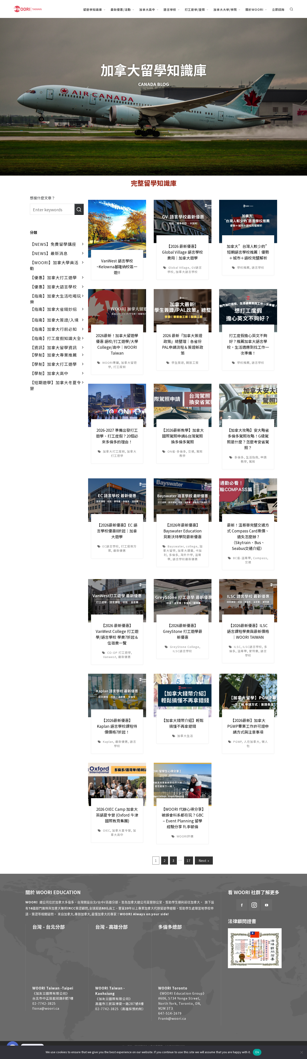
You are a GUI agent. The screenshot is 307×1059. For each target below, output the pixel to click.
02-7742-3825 (44, 1003)
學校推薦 (243, 267)
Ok (257, 1052)
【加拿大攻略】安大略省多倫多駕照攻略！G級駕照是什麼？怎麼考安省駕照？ (248, 438)
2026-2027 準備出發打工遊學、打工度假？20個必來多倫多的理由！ (117, 436)
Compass (260, 558)
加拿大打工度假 (114, 451)
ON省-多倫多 (176, 451)
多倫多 (239, 457)
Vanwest (109, 657)
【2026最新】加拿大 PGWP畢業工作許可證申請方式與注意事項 (248, 726)
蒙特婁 (253, 651)
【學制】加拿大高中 (49, 373)
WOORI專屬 (110, 362)
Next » (204, 860)
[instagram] (254, 905)
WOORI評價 (185, 836)
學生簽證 (177, 362)
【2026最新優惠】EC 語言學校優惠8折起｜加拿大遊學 (117, 530)
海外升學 (186, 555)
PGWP (237, 741)
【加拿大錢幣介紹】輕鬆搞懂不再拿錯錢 (183, 723)
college (192, 546)
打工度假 (119, 367)
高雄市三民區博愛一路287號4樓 (119, 1003)
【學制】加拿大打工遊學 (53, 364)
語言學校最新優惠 (185, 559)
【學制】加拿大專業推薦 (53, 355)
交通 (191, 451)
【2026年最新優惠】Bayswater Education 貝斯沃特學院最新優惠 (182, 530)
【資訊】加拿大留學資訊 (53, 347)
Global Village (178, 267)
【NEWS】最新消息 (49, 253)
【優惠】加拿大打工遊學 (53, 277)
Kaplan (108, 741)
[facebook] (241, 905)
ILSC (237, 647)
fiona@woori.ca (45, 1008)
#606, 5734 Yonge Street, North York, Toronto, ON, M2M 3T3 (179, 1003)
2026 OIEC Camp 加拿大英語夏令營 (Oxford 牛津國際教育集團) (117, 815)
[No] (301, 1052)
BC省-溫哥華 (242, 558)
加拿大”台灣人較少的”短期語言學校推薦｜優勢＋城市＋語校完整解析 (248, 252)
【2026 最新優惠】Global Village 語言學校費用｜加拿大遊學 (182, 252)
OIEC (106, 830)
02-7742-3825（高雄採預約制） (120, 1009)
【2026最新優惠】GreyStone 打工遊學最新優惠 (182, 631)
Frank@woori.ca (172, 1018)
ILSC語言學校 (182, 651)
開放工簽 (192, 362)
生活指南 (252, 457)
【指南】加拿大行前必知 (53, 329)
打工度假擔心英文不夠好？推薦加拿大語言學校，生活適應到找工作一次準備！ (248, 344)
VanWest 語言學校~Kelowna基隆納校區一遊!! (117, 266)
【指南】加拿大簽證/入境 (54, 320)
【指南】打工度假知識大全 (55, 338)
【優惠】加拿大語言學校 (53, 287)
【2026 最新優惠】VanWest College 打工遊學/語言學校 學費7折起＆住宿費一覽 (117, 634)
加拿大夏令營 (121, 830)
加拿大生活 (185, 736)
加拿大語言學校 (187, 272)
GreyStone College (184, 647)
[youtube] (266, 905)
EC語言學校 (110, 546)
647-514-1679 (170, 1013)
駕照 (252, 461)
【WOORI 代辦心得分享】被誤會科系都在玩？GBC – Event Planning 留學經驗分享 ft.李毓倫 (182, 817)
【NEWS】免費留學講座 (53, 244)
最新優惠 (119, 550)
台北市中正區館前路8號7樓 (52, 998)
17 (189, 860)
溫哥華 (242, 651)
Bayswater (176, 546)
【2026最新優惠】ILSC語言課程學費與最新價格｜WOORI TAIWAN (248, 631)
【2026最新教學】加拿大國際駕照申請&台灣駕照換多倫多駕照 (182, 436)
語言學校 (258, 267)
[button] (79, 209)
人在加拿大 (252, 741)
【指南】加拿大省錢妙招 (53, 309)
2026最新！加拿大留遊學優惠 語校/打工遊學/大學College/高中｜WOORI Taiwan (117, 344)
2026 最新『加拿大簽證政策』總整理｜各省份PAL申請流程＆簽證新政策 (182, 344)
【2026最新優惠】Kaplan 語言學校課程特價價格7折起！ (117, 726)
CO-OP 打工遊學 (119, 652)
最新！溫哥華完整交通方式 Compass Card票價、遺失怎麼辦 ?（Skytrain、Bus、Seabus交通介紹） (248, 536)
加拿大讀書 (186, 550)
